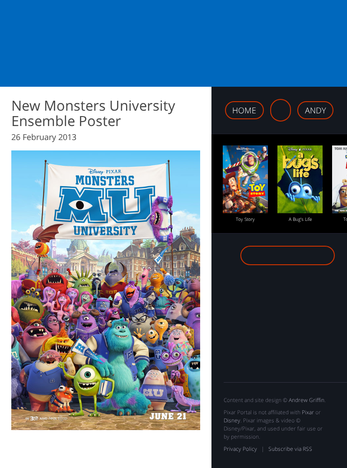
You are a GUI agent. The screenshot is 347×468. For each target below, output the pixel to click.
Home (244, 110)
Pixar (308, 412)
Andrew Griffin (306, 400)
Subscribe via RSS (290, 449)
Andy (315, 110)
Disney (232, 420)
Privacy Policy (240, 449)
